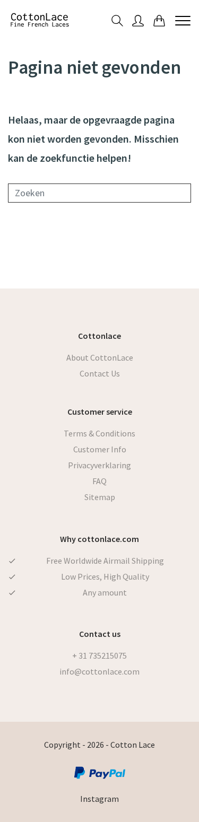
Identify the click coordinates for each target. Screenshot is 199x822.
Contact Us (100, 373)
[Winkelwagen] (159, 19)
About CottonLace (99, 357)
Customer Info (99, 449)
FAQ (99, 481)
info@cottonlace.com (99, 671)
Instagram (99, 798)
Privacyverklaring (99, 465)
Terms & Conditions (99, 433)
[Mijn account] (138, 19)
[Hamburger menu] (182, 20)
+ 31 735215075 (99, 655)
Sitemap (99, 497)
